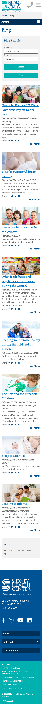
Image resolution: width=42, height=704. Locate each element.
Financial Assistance (12, 681)
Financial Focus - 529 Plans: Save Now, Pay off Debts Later (20, 110)
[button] (38, 5)
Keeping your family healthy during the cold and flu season (21, 344)
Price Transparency (12, 688)
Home (4, 15)
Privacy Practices (11, 668)
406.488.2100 (9, 607)
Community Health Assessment (18, 677)
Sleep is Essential (13, 456)
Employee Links (9, 684)
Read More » (34, 143)
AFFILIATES (9, 641)
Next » (6, 544)
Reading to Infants (14, 503)
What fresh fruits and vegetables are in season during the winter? (18, 281)
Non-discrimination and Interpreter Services (15, 672)
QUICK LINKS (10, 650)
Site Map (6, 664)
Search (21, 67)
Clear (21, 75)
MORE (6, 633)
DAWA (10, 700)
